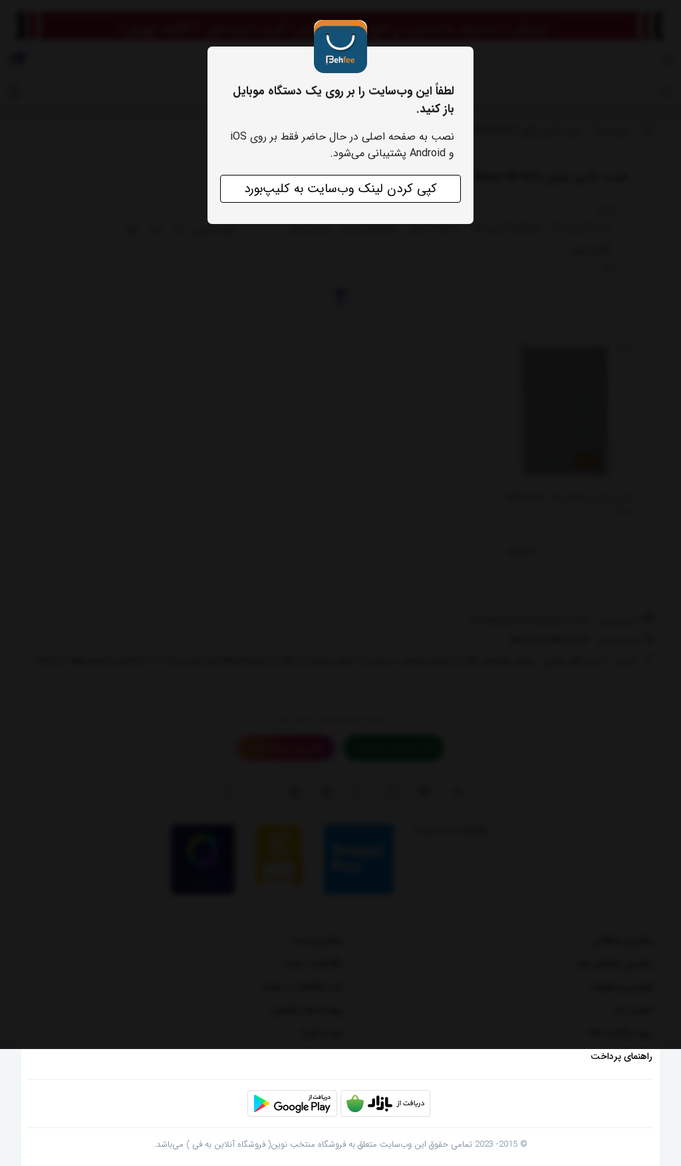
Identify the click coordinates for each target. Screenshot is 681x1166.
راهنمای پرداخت (621, 1056)
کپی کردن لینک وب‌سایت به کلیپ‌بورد (340, 189)
